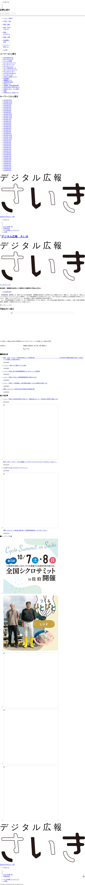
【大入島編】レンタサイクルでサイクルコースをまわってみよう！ (37, 461)
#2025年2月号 (7, 291)
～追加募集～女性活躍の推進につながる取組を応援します (30, 383)
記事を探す (6, 228)
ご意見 (5, 232)
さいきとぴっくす (5, 284)
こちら (7, 305)
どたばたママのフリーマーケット (18, 467)
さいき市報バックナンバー (11, 230)
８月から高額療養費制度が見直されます (25, 377)
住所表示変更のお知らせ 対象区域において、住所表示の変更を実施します (35, 399)
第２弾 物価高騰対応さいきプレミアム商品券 (26, 371)
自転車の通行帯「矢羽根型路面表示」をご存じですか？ (30, 530)
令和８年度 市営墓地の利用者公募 (24, 389)
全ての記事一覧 (8, 226)
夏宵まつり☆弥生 (21, 365)
